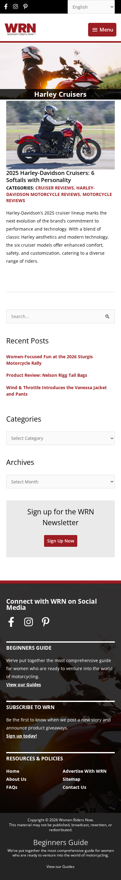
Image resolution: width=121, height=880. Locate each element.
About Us (16, 779)
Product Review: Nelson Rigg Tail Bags (46, 375)
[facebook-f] (7, 6)
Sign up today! (21, 736)
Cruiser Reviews (54, 188)
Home (12, 771)
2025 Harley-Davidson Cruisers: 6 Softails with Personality (50, 176)
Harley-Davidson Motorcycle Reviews (50, 191)
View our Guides (23, 684)
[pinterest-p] (26, 6)
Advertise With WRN (84, 771)
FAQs (11, 787)
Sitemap (71, 779)
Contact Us (74, 787)
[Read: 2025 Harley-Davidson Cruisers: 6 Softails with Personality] (60, 135)
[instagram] (17, 6)
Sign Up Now (60, 541)
